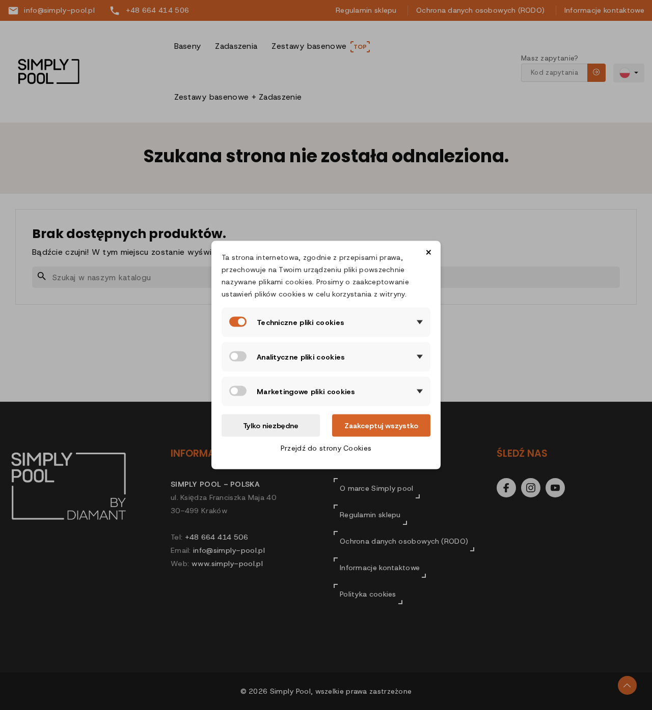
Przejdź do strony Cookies (326, 448)
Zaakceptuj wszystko (381, 425)
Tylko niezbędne (270, 425)
